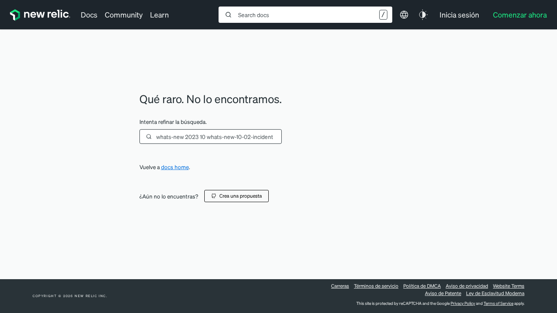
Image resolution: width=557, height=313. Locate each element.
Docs (89, 14)
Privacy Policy (463, 303)
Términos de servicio (376, 286)
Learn (159, 14)
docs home (175, 166)
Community (124, 14)
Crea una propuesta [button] (240, 196)
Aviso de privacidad (467, 286)
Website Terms (508, 286)
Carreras (340, 286)
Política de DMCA (422, 286)
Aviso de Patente (443, 293)
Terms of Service (498, 303)
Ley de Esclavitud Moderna (495, 293)
